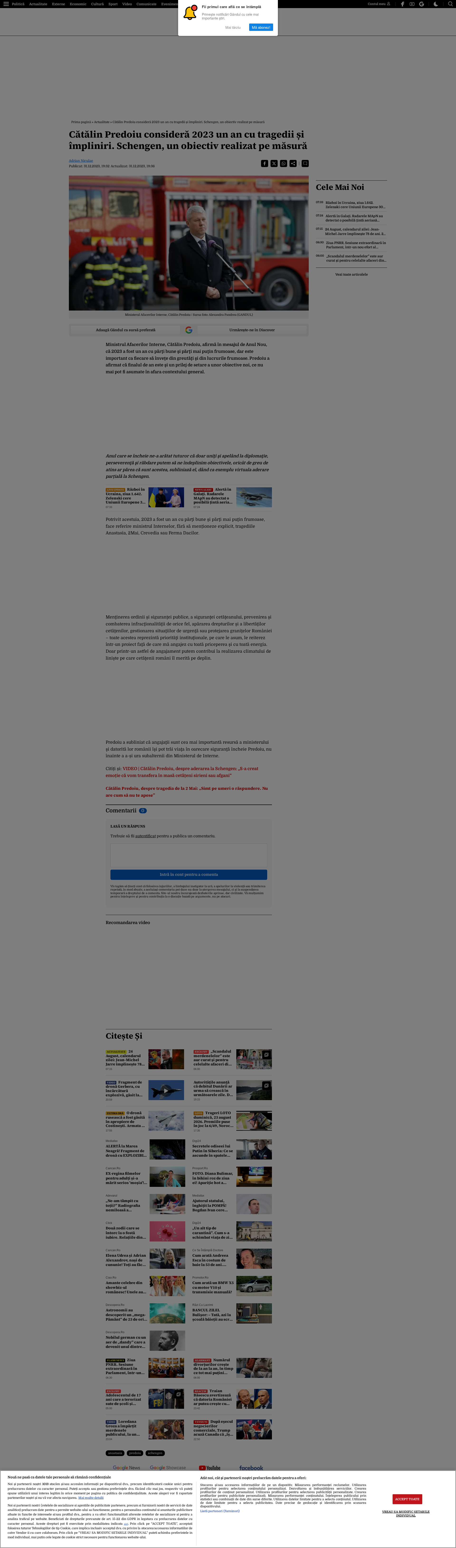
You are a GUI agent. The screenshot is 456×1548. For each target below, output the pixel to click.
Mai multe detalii (91, 1498)
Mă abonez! (261, 27)
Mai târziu (233, 27)
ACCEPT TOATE (407, 1499)
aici (126, 1524)
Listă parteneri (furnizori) (220, 1511)
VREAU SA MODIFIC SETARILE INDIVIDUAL (406, 1513)
